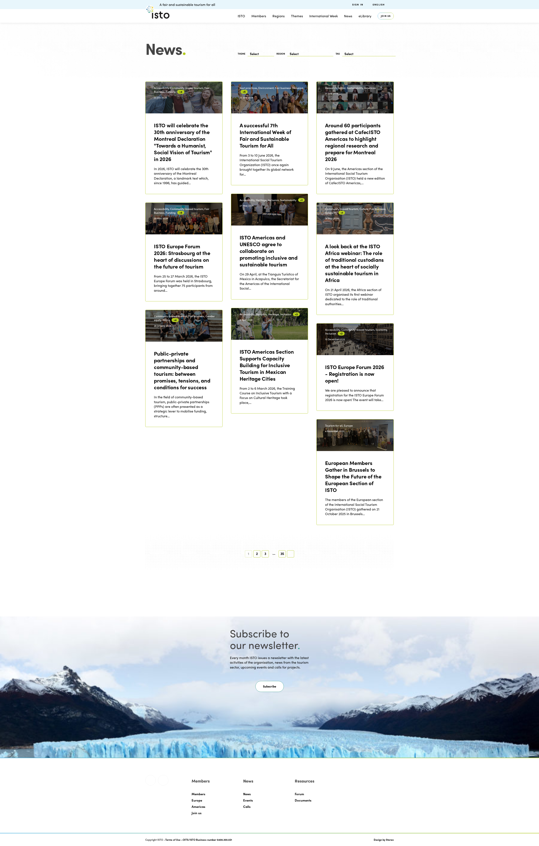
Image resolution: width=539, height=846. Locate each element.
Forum (299, 794)
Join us (386, 15)
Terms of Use (172, 840)
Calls (247, 806)
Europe (197, 800)
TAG (338, 53)
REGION (280, 53)
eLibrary (365, 16)
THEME (241, 53)
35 (282, 553)
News (247, 794)
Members (258, 16)
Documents (303, 800)
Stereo (390, 840)
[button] (269, 686)
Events (248, 800)
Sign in (357, 4)
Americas (198, 806)
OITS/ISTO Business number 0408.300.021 (207, 840)
